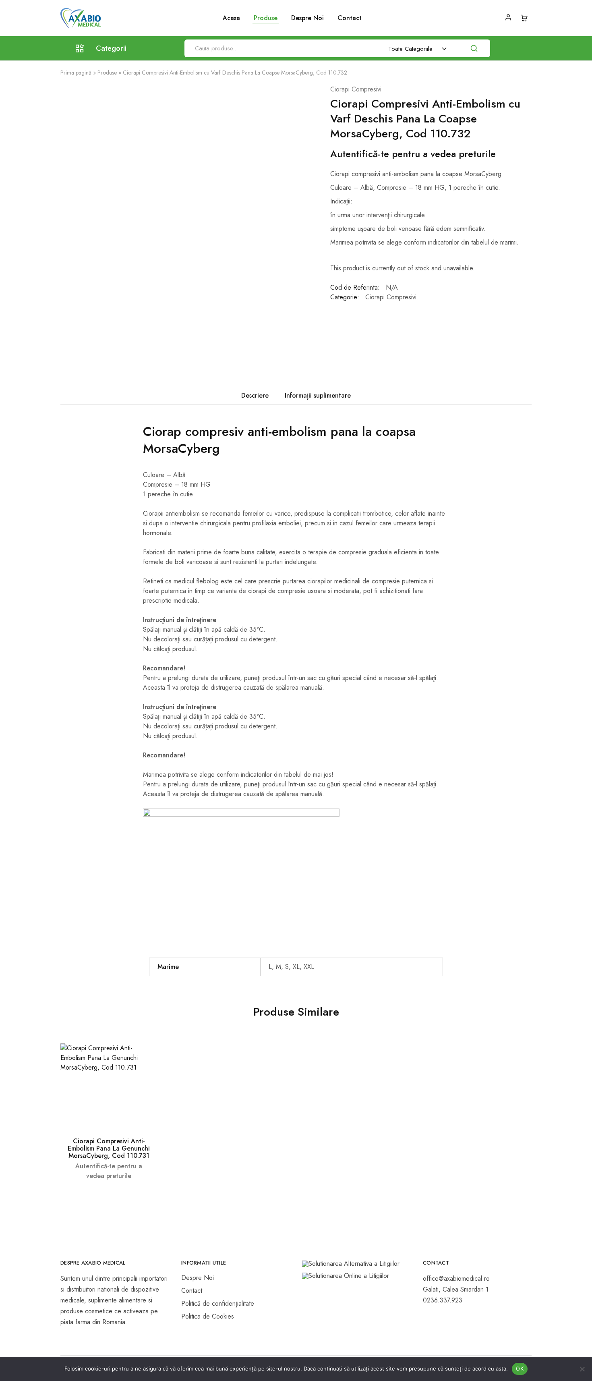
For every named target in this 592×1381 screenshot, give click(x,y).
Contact (349, 18)
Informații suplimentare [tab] (318, 395)
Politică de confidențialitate (217, 1303)
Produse (107, 72)
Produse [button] (265, 18)
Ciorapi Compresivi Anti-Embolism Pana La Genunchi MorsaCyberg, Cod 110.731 (109, 1148)
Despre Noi (307, 18)
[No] (582, 1369)
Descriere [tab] (255, 395)
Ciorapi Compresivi (355, 89)
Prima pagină (75, 72)
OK (520, 1368)
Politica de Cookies (207, 1316)
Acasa (231, 18)
